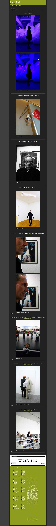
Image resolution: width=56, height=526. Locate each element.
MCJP (32, 497)
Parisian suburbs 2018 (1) (17, 475)
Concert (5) (15, 506)
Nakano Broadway (29, 502)
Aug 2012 (23, 492)
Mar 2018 (23, 471)
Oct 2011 (23, 497)
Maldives (34, 496)
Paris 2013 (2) (16, 471)
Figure (28, 482)
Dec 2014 (23, 479)
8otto (27, 467)
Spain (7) (15, 489)
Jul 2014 (23, 481)
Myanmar (35, 501)
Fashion (28, 481)
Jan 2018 (23, 472)
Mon (33, 499)
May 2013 (23, 488)
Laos (30, 495)
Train (33, 516)
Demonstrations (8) (16, 496)
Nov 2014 (23, 480)
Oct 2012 (23, 490)
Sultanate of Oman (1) (17, 491)
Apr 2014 (23, 484)
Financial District (31, 482)
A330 (36, 468)
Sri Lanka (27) (16, 490)
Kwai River (30, 494)
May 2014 (23, 483)
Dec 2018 (23, 467)
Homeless (28, 489)
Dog (21, 136)
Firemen (35, 482)
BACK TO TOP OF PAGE (14, 456)
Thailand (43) (15, 492)
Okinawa (28, 504)
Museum (31, 501)
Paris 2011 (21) (16, 473)
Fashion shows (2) (16, 499)
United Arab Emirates (32, 517)
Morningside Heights (29, 500)
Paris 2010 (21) (16, 474)
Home (11, 5)
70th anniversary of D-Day (32, 467)
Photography (19, 136)
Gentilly (36, 484)
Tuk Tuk (35, 516)
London (28, 496)
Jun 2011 (23, 501)
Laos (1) (15, 484)
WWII (33, 519)
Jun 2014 (23, 482)
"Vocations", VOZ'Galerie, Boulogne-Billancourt (28, 95)
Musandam (28, 501)
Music (33, 501)
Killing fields (32, 492)
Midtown (35, 498)
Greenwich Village (34, 486)
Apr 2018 (23, 470)
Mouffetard (34, 500)
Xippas (23, 228)
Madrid (32, 496)
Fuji (34, 483)
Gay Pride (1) (15, 497)
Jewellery (35, 491)
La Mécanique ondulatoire (35, 494)
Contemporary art (19, 228)
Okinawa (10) (15, 488)
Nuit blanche (36, 503)
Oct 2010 (23, 508)
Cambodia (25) (16, 480)
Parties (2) (15, 498)
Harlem (37, 487)
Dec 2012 (23, 489)
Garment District (30, 484)
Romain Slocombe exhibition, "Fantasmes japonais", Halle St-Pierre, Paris (28, 233)
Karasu (37, 491)
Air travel (30, 470)
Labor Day (28, 495)
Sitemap (17, 5)
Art (21, 182)
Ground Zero (28, 487)
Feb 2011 (23, 504)
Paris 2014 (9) (16, 470)
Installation (31, 490)
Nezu (32, 503)
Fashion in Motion (32, 481)
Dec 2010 (23, 506)
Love (30, 496)
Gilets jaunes (30, 485)
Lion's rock (35, 495)
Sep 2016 (23, 474)
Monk (35, 499)
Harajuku (35, 487)
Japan (28, 312)
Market (31, 497)
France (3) (15, 481)
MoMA (32, 499)
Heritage (32, 488)
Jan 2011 (23, 505)
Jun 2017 (23, 473)
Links (20, 5)
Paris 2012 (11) (16, 472)
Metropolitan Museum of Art (30, 498)
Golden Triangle (34, 485)
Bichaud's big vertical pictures (14, 9)
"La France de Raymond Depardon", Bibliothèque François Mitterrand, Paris (28, 317)
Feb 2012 (23, 496)
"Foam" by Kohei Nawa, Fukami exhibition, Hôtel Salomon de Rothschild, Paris (28, 11)
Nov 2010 (23, 507)
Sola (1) (15, 507)
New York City (33, 502)
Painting (27, 404)
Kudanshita (33, 493)
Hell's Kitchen (28, 488)
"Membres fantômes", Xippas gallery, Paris (28, 409)
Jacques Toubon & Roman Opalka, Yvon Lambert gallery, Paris (28, 363)
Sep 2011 (23, 498)
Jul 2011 (23, 500)
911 (29, 468)
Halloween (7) (16, 504)
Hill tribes (34, 488)
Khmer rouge (28, 492)
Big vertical (14, 5)
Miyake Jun (30, 499)
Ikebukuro (28, 490)
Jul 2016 (23, 475)
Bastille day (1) (16, 501)
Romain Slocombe (24, 312)
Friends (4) (15, 505)
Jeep (31, 491)
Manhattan (28, 497)
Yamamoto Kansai (29, 520)
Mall (36, 496)
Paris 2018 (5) (16, 467)
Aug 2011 (23, 499)
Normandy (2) (16, 487)
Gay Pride (34, 484)
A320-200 (31, 468)
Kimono (34, 492)
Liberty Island (32, 495)
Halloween (32, 487)
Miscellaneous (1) (16, 508)
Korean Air (30, 493)
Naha (37, 501)
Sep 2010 (23, 509)
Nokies (34, 503)
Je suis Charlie (29, 491)
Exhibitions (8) (16, 500)
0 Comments (12, 313)
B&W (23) (15, 479)
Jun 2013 (23, 487)
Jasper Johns (36, 490)
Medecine (34, 497)
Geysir (28, 485)
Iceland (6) (15, 482)
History (36, 488)
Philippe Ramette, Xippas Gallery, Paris (28, 187)
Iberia (30, 489)
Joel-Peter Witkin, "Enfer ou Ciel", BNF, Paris (28, 141)
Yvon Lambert (24, 404)
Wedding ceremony (30, 519)
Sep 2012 (23, 491)
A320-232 (34, 468)
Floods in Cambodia (31, 483)
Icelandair (35, 489)
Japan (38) (15, 483)
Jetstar (33, 491)
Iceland (32, 489)
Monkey (37, 499)
